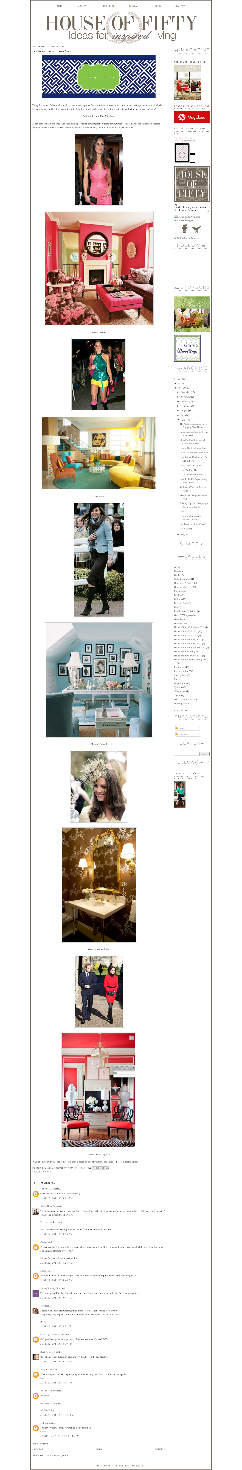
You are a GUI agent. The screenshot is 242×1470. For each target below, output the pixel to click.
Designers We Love (183, 587)
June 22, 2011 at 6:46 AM (56, 1280)
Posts (181, 728)
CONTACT (134, 6)
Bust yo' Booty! (47, 1351)
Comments (183, 734)
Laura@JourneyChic (50, 1288)
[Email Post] (89, 1168)
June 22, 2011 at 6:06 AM (56, 1234)
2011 (180, 388)
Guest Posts (179, 619)
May (183, 534)
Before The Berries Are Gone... (194, 448)
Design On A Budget (184, 583)
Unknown (45, 1423)
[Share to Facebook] (104, 1168)
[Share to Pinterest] (107, 1168)
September (186, 406)
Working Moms (181, 703)
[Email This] (94, 1168)
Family (177, 595)
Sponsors (178, 687)
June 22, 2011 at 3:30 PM (56, 1344)
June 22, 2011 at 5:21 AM (56, 1198)
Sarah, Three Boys (49, 1206)
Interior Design (181, 671)
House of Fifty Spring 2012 (187, 651)
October (185, 401)
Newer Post (37, 1448)
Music (177, 679)
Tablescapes (180, 691)
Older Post (160, 1448)
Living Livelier (66, 105)
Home (99, 1448)
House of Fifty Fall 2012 (186, 635)
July (183, 415)
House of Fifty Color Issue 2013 (189, 627)
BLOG (157, 6)
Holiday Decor (181, 623)
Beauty (177, 571)
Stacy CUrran (46, 1369)
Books (177, 575)
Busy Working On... (189, 470)
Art (175, 566)
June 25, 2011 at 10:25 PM (57, 1415)
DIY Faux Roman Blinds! (192, 474)
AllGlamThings (47, 1410)
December (186, 392)
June (183, 419)
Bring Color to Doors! (190, 465)
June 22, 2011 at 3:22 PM (56, 1326)
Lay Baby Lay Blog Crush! (193, 524)
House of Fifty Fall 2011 (186, 631)
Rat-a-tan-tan (186, 528)
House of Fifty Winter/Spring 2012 (190, 659)
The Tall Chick (47, 1188)
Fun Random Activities (185, 611)
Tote (42, 1305)
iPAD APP (180, 6)
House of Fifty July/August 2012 (190, 647)
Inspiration (179, 667)
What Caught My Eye (184, 699)
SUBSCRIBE (108, 6)
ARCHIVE (82, 6)
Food (176, 607)
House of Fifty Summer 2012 (188, 655)
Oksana (43, 1242)
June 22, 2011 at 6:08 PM (56, 1361)
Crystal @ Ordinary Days (52, 1334)
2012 (180, 383)
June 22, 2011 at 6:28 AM (56, 1262)
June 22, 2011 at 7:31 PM (56, 1382)
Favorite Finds (181, 603)
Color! (183, 511)
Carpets (44, 1431)
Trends (177, 695)
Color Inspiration (182, 579)
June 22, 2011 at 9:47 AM (56, 1297)
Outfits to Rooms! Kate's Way (194, 452)
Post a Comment (40, 1443)
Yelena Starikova (48, 1390)
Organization (180, 683)
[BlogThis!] (97, 1168)
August (184, 410)
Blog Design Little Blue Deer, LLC (121, 1465)
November (186, 396)
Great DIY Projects (183, 615)
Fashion (46, 1172)
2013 (180, 379)
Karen (43, 1270)
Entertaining (180, 591)
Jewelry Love (180, 675)
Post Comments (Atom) (57, 1455)
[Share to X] (101, 1168)
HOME (59, 6)
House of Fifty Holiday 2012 (188, 643)
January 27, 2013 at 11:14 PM (59, 1436)
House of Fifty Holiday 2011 (188, 639)
